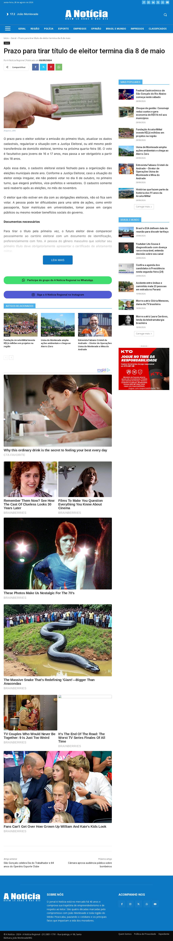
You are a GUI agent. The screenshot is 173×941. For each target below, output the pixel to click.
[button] (165, 15)
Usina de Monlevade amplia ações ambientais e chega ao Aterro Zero (56, 343)
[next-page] (11, 357)
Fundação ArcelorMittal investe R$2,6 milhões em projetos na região (19, 343)
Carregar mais (143, 206)
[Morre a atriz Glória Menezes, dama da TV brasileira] (126, 304)
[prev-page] (6, 357)
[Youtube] (167, 2)
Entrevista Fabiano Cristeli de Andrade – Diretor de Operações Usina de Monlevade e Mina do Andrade (152, 172)
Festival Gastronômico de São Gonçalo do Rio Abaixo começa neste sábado (151, 93)
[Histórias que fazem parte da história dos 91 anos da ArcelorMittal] (126, 193)
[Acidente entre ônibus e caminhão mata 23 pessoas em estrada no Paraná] (126, 286)
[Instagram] (149, 2)
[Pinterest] (51, 67)
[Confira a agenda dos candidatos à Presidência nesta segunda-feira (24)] (126, 269)
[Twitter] (158, 2)
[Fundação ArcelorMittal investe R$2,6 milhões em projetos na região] (21, 325)
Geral (13, 38)
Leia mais (57, 260)
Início (6, 38)
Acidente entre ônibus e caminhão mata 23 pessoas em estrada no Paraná (151, 286)
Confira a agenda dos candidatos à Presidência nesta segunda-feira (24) (150, 268)
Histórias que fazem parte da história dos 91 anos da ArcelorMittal (152, 192)
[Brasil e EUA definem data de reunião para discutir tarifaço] (126, 232)
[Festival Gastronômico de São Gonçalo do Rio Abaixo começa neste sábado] (126, 94)
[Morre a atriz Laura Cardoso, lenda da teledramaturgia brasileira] (126, 320)
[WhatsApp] (163, 2)
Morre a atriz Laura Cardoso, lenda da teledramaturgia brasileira (152, 319)
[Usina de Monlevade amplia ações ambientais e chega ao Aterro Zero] (58, 325)
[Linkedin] (153, 2)
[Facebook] (144, 2)
